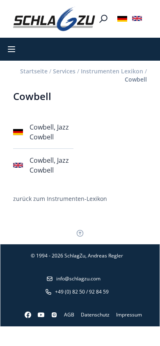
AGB (69, 314)
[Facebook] (24, 315)
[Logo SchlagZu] (54, 19)
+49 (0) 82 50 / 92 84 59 (82, 291)
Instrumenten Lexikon (112, 71)
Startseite (34, 71)
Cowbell (136, 79)
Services (64, 71)
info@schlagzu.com (78, 278)
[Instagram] (50, 315)
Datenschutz (95, 314)
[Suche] (103, 19)
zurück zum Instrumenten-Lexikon (60, 199)
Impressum (129, 314)
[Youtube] (37, 315)
